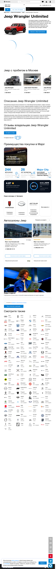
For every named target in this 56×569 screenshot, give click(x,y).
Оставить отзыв (10, 132)
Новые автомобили (16, 12)
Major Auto (7, 12)
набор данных (15, 560)
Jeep (23, 12)
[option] (12, 84)
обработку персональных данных (19, 302)
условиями (7, 563)
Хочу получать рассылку (13, 306)
